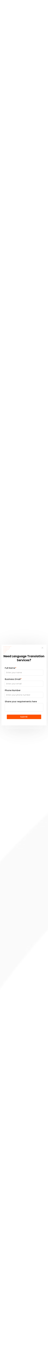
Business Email (13, 679)
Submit (24, 716)
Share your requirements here (21, 701)
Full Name (10, 668)
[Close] (42, 648)
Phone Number (13, 690)
